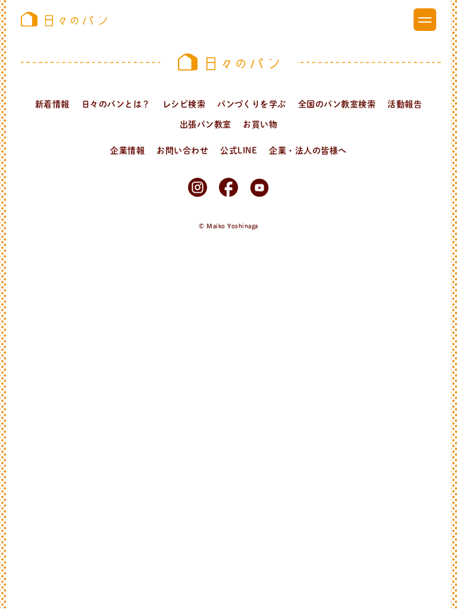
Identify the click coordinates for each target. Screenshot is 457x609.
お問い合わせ (182, 150)
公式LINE (238, 150)
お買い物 (260, 124)
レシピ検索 (183, 104)
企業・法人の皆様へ (307, 150)
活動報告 (404, 104)
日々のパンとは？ (116, 104)
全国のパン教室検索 (336, 104)
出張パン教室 (205, 124)
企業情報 (127, 150)
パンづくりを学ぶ (251, 104)
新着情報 (52, 104)
